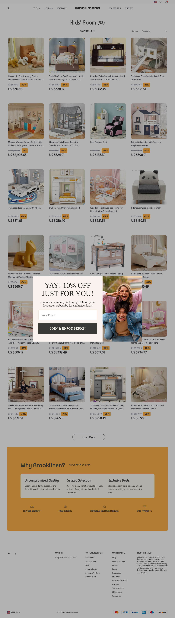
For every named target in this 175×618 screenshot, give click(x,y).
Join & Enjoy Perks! (68, 328)
